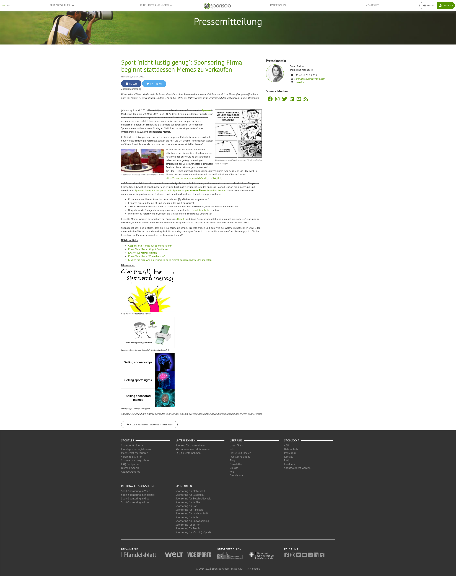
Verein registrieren (131, 456)
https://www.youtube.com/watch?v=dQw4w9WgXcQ (194, 178)
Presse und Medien (240, 453)
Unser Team (236, 445)
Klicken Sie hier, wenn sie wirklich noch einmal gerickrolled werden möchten (170, 259)
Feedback (289, 464)
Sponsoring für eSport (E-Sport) (193, 532)
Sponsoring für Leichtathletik (191, 513)
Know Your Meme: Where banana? (146, 256)
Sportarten (183, 486)
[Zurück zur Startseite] (217, 5)
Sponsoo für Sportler (132, 445)
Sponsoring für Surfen (187, 524)
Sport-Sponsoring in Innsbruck (138, 494)
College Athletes (130, 471)
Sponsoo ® (291, 440)
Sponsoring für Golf (186, 506)
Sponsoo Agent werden (297, 468)
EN (8, 5)
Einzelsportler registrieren (136, 449)
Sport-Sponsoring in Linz (135, 502)
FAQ (286, 460)
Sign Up (448, 5)
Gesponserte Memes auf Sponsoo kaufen (150, 245)
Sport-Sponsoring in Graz (135, 498)
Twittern (155, 83)
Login (430, 5)
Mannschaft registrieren (134, 453)
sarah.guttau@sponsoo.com (309, 78)
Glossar (234, 468)
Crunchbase (236, 475)
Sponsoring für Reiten (187, 517)
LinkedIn (299, 82)
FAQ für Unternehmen (188, 453)
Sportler (127, 440)
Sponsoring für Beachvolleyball (193, 498)
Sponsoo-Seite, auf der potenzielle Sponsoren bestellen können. (181, 190)
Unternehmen (185, 440)
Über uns (236, 440)
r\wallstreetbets (200, 210)
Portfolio (278, 5)
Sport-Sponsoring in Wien (135, 491)
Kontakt (372, 5)
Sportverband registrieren (135, 460)
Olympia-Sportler (130, 468)
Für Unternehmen (155, 5)
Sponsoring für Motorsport (190, 491)
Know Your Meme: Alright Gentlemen (148, 249)
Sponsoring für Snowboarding (192, 521)
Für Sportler (61, 5)
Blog (232, 460)
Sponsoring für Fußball (188, 502)
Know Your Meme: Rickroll (142, 252)
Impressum (290, 453)
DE (3, 5)
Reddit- (181, 219)
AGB (286, 445)
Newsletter (236, 464)
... (13, 5)
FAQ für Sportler (130, 464)
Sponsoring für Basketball (189, 494)
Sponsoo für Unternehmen (190, 445)
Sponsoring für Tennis (187, 528)
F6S (232, 471)
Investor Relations (240, 456)
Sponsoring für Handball (189, 509)
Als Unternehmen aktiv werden (192, 449)
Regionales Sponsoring (138, 486)
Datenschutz (291, 449)
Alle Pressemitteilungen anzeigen (151, 424)
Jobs (232, 449)
